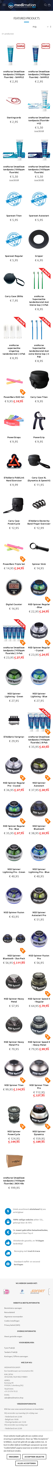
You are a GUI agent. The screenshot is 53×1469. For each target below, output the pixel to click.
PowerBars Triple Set (14, 564)
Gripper (39, 256)
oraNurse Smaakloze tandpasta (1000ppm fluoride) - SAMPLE (14, 74)
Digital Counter (14, 604)
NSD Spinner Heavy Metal (14, 1000)
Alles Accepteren (27, 1463)
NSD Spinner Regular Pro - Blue (14, 827)
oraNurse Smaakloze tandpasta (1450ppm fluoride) (39, 169)
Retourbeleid (9, 1312)
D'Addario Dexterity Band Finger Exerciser (38, 522)
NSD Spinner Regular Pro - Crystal (14, 784)
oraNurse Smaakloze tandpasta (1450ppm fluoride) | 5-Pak (14, 650)
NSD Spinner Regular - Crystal (39, 649)
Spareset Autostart (39, 215)
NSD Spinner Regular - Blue (39, 606)
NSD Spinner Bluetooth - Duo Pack (14, 957)
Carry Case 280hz (14, 296)
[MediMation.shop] (22, 5)
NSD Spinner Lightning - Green (14, 695)
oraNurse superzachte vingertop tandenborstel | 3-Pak (14, 349)
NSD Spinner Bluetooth (39, 827)
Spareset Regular (14, 256)
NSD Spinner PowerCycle (14, 1133)
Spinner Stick (39, 564)
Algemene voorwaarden (13, 1316)
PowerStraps (14, 437)
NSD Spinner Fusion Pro (39, 957)
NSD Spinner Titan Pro (39, 1086)
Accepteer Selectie (34, 1456)
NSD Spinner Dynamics (39, 1133)
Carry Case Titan (39, 397)
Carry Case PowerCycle (14, 522)
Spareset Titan (14, 215)
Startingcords (14, 117)
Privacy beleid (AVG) (12, 1325)
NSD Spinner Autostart (39, 784)
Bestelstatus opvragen (13, 1308)
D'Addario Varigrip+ (14, 736)
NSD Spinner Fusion (14, 912)
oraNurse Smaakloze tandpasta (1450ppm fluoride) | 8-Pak (39, 739)
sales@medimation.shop (13, 1397)
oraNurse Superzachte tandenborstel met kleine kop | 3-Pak (39, 300)
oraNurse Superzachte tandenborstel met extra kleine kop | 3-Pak (39, 351)
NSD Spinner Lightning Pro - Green (14, 870)
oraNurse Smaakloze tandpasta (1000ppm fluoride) (14, 169)
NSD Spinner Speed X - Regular (39, 1000)
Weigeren (13, 1456)
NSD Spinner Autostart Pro (39, 914)
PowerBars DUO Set (14, 397)
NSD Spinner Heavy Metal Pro (14, 1043)
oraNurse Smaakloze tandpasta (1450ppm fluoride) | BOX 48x (14, 1180)
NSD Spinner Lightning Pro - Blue (39, 870)
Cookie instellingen (11, 1321)
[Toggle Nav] (4, 4)
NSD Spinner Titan (14, 1085)
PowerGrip (39, 437)
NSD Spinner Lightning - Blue (39, 695)
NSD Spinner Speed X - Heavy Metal (39, 1043)
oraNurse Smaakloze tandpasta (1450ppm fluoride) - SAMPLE (39, 74)
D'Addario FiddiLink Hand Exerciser (14, 479)
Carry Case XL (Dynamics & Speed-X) (39, 479)
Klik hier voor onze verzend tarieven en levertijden (24, 1409)
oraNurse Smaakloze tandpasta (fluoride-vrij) (39, 120)
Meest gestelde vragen (13, 1336)
